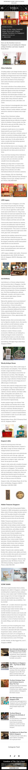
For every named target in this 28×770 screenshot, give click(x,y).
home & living (7, 27)
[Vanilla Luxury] (14, 8)
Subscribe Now (14, 768)
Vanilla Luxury (7, 37)
